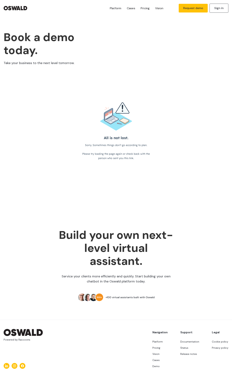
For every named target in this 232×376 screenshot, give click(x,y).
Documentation (189, 341)
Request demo (193, 8)
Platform (115, 8)
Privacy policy (220, 347)
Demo (156, 366)
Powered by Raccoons (17, 339)
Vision (159, 8)
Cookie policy (220, 341)
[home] (23, 8)
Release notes (188, 353)
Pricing (145, 8)
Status (184, 347)
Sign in (219, 8)
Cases (131, 8)
